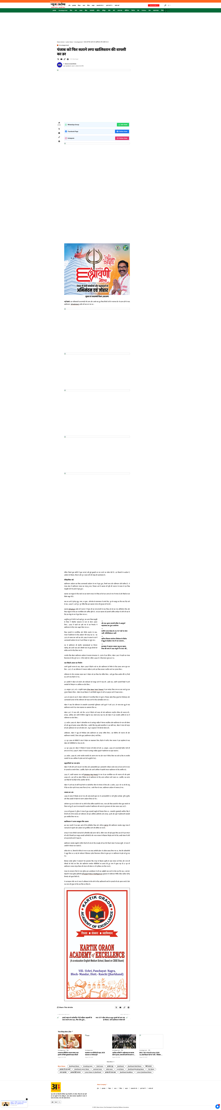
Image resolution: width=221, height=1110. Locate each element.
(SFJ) (106, 825)
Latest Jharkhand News (144, 1072)
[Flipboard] (165, 11)
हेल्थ (150, 10)
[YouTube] (165, 10)
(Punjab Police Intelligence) (92, 874)
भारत (76, 10)
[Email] (61, 59)
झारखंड (54, 10)
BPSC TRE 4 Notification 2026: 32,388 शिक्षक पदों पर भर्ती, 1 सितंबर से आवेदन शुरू (150, 1054)
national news (97, 1069)
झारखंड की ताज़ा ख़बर (110, 1072)
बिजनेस (133, 10)
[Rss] (167, 11)
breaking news (87, 1066)
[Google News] (167, 10)
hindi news (100, 1066)
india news (109, 1069)
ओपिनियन (127, 10)
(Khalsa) (71, 609)
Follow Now (123, 131)
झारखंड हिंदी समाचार (76, 1072)
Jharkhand (120, 1066)
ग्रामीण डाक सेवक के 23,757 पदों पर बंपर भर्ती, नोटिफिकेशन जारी (114, 632)
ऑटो (114, 10)
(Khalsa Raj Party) (91, 774)
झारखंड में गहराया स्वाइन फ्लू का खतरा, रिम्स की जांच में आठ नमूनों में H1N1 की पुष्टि (113, 647)
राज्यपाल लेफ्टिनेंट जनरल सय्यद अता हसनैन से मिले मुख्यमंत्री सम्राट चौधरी (68, 1054)
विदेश (71, 10)
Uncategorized (63, 10)
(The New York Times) (95, 689)
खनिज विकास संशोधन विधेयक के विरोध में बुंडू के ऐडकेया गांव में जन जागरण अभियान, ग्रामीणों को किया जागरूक (114, 640)
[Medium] (169, 10)
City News (151, 1069)
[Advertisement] (110, 25)
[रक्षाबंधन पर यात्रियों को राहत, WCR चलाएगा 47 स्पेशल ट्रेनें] (97, 1041)
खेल (138, 10)
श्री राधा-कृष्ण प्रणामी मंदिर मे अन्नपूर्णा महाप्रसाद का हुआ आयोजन (113, 624)
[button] (162, 5)
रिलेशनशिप (163, 10)
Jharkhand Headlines (126, 1072)
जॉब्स (109, 10)
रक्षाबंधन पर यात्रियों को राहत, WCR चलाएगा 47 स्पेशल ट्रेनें (95, 1054)
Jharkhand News (74, 1066)
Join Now (123, 124)
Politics (144, 10)
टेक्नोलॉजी (92, 10)
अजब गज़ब (119, 10)
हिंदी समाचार (148, 1066)
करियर (98, 10)
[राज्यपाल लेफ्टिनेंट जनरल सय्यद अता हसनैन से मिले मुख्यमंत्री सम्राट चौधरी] (70, 1041)
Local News (120, 1069)
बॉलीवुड (103, 10)
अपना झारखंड (63, 1072)
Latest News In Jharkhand (93, 1072)
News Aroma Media (70, 63)
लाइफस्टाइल (156, 10)
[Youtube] (52, 1102)
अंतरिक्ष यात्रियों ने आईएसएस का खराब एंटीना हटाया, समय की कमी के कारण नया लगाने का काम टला (123, 1054)
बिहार (86, 10)
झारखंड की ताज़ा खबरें (65, 1069)
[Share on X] (58, 59)
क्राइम (81, 10)
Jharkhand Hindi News (134, 1066)
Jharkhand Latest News (81, 1069)
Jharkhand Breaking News (136, 1069)
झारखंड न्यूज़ (110, 1066)
